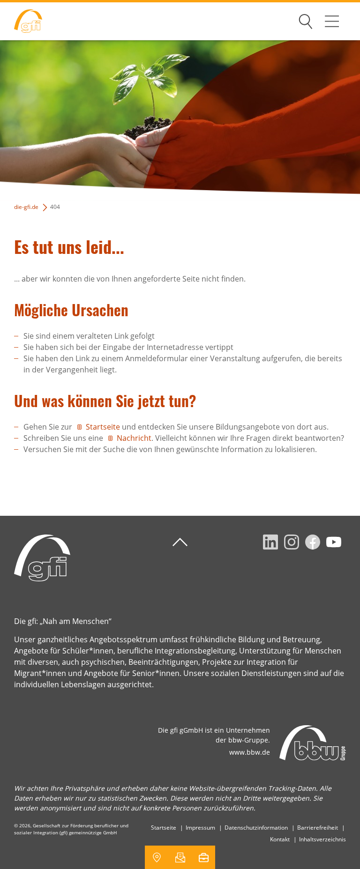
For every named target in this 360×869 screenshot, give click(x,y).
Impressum (200, 828)
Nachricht (134, 438)
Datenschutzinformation (256, 828)
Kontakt (280, 839)
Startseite (103, 427)
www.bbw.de (249, 752)
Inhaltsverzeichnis (322, 839)
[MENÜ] (332, 21)
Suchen (305, 20)
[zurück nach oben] (180, 542)
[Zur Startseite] (21, 21)
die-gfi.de (26, 207)
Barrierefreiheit (317, 828)
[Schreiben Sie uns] (180, 857)
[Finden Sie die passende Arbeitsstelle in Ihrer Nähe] (203, 857)
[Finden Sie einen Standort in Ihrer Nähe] (156, 857)
